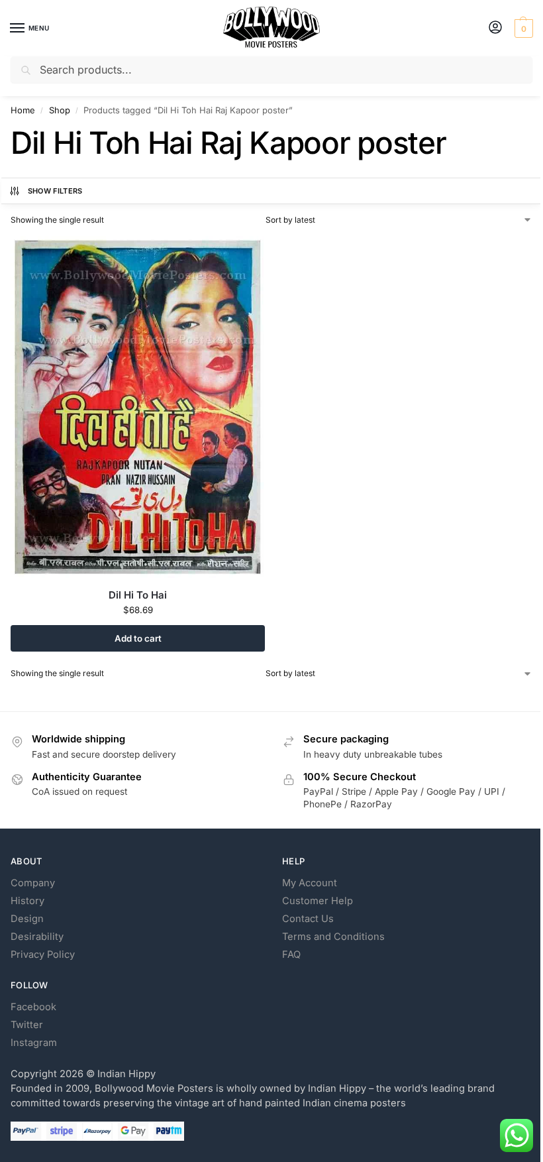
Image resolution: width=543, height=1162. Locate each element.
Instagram (34, 1043)
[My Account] (495, 28)
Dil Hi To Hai (138, 595)
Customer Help (317, 901)
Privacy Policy (43, 954)
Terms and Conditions (333, 937)
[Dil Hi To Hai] (138, 407)
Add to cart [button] (138, 638)
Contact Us (308, 919)
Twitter (27, 1025)
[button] (522, 28)
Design (27, 919)
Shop (59, 110)
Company (33, 883)
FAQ (291, 954)
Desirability (37, 937)
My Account (309, 883)
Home (23, 110)
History (27, 901)
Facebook (33, 1007)
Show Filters (55, 191)
